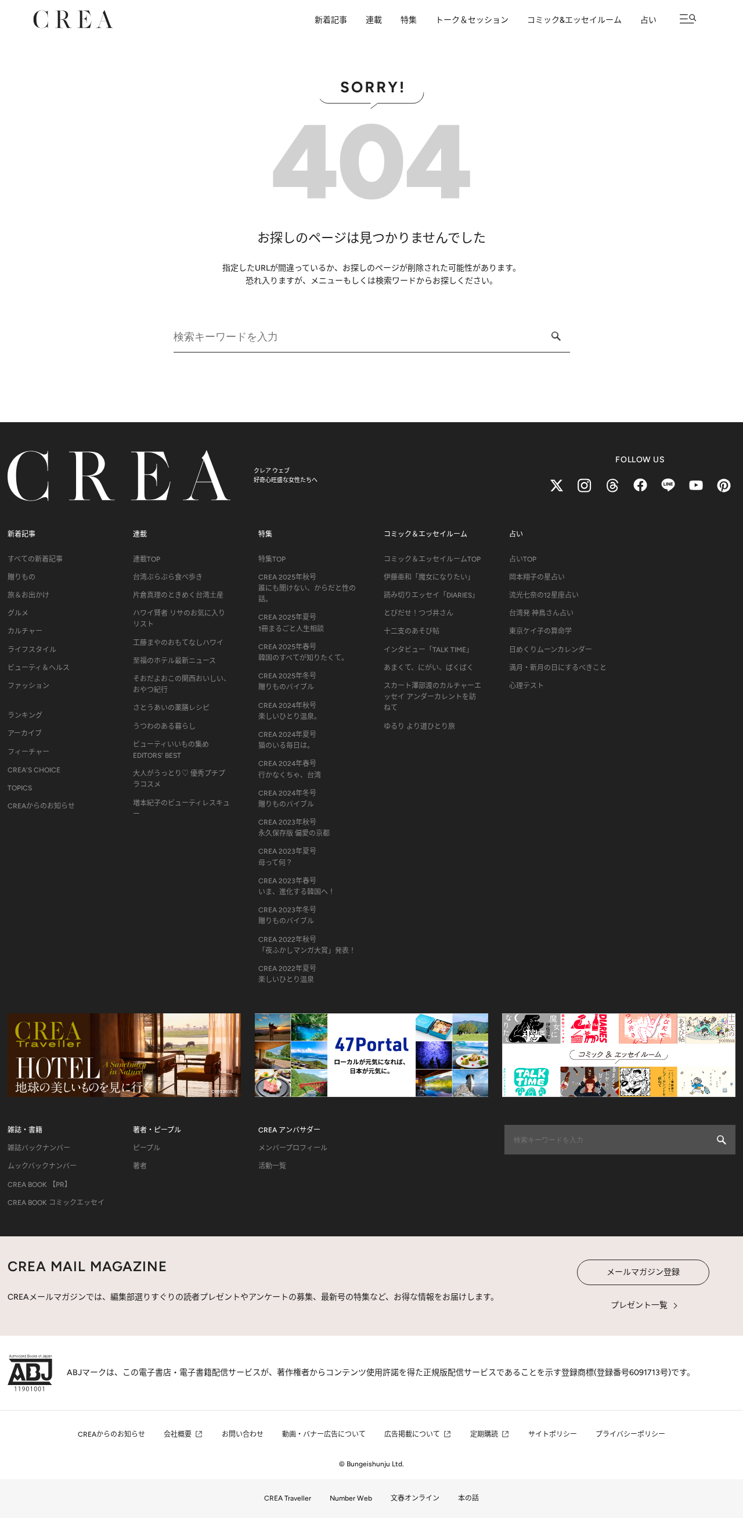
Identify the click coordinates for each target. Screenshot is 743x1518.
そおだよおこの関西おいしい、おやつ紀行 (181, 684)
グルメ (18, 613)
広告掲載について (412, 1434)
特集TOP (272, 559)
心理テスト (526, 686)
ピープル (146, 1148)
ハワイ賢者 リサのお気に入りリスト (179, 618)
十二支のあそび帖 (411, 631)
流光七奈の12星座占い (544, 595)
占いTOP (522, 559)
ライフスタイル (32, 650)
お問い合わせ (243, 1434)
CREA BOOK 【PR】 (39, 1185)
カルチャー (25, 631)
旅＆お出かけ (28, 595)
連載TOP (146, 559)
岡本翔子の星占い (537, 577)
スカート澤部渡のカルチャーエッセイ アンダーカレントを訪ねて (432, 697)
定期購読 (484, 1434)
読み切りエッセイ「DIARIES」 (431, 595)
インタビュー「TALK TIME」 (428, 650)
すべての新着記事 (35, 559)
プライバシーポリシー (630, 1434)
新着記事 (331, 20)
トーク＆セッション (471, 20)
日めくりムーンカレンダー (550, 650)
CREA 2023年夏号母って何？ (287, 856)
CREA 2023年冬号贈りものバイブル (287, 915)
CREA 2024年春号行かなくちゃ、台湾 (289, 769)
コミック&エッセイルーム (574, 20)
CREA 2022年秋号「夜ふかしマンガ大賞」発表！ (307, 945)
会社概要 (178, 1434)
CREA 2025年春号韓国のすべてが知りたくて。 (303, 652)
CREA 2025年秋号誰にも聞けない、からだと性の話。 (307, 588)
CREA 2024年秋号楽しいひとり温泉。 (289, 711)
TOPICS (20, 788)
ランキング (25, 715)
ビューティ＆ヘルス (39, 668)
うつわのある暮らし (164, 726)
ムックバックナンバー (42, 1166)
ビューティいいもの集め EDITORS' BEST (171, 750)
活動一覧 (272, 1166)
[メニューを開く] (688, 19)
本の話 (468, 1498)
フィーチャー (28, 752)
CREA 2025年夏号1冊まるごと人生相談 (291, 622)
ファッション (28, 686)
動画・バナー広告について (324, 1434)
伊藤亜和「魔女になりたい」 (429, 577)
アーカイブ (25, 733)
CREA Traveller (287, 1498)
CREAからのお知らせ (41, 806)
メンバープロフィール (292, 1148)
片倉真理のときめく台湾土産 (178, 595)
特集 (409, 20)
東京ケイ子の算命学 (540, 631)
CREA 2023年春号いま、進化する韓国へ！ (296, 886)
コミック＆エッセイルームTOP (432, 559)
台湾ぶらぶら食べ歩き (168, 577)
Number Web (351, 1498)
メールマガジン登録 (643, 1272)
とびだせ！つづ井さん (418, 613)
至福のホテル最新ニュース (174, 661)
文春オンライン (415, 1498)
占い (648, 20)
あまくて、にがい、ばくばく (429, 668)
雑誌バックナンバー (39, 1148)
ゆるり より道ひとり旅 (419, 726)
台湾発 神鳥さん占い (541, 613)
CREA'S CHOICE (34, 770)
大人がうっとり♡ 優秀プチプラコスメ (179, 779)
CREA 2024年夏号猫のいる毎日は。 (287, 740)
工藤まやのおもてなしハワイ (178, 643)
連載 (374, 20)
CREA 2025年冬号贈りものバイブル (287, 681)
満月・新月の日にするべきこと (558, 668)
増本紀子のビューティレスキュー (181, 808)
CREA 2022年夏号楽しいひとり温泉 (287, 974)
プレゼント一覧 (639, 1305)
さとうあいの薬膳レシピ (171, 708)
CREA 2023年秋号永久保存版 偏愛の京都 (294, 827)
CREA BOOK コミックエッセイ (56, 1203)
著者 (140, 1166)
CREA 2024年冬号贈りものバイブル (287, 798)
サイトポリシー (552, 1434)
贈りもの (21, 577)
